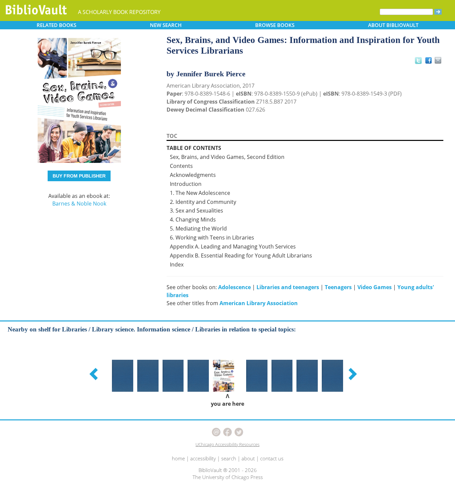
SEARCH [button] (166, 25)
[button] (94, 373)
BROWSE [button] (274, 25)
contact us (271, 458)
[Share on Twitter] (418, 60)
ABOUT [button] (393, 25)
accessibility (203, 458)
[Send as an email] (438, 61)
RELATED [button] (56, 25)
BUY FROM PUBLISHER (79, 176)
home (178, 458)
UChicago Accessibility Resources (227, 444)
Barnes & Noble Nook (79, 203)
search (228, 458)
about (248, 458)
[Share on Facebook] (430, 62)
